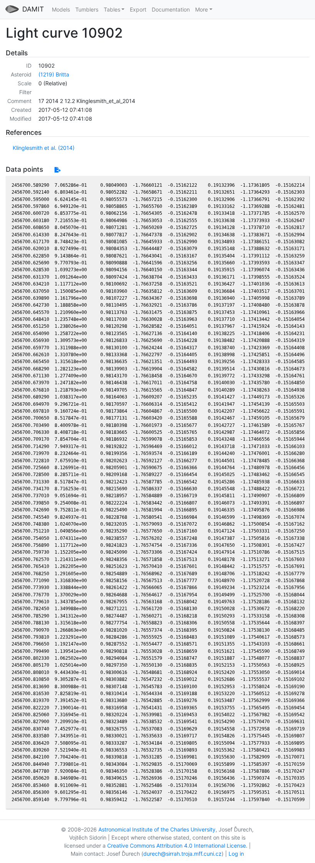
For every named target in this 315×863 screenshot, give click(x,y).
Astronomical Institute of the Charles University (157, 829)
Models (61, 9)
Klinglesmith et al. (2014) (44, 147)
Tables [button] (112, 9)
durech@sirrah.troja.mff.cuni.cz (182, 853)
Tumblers (86, 9)
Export (138, 9)
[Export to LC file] (57, 169)
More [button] (201, 9)
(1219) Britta (53, 74)
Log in (236, 853)
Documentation (171, 9)
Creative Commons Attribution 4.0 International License (176, 845)
